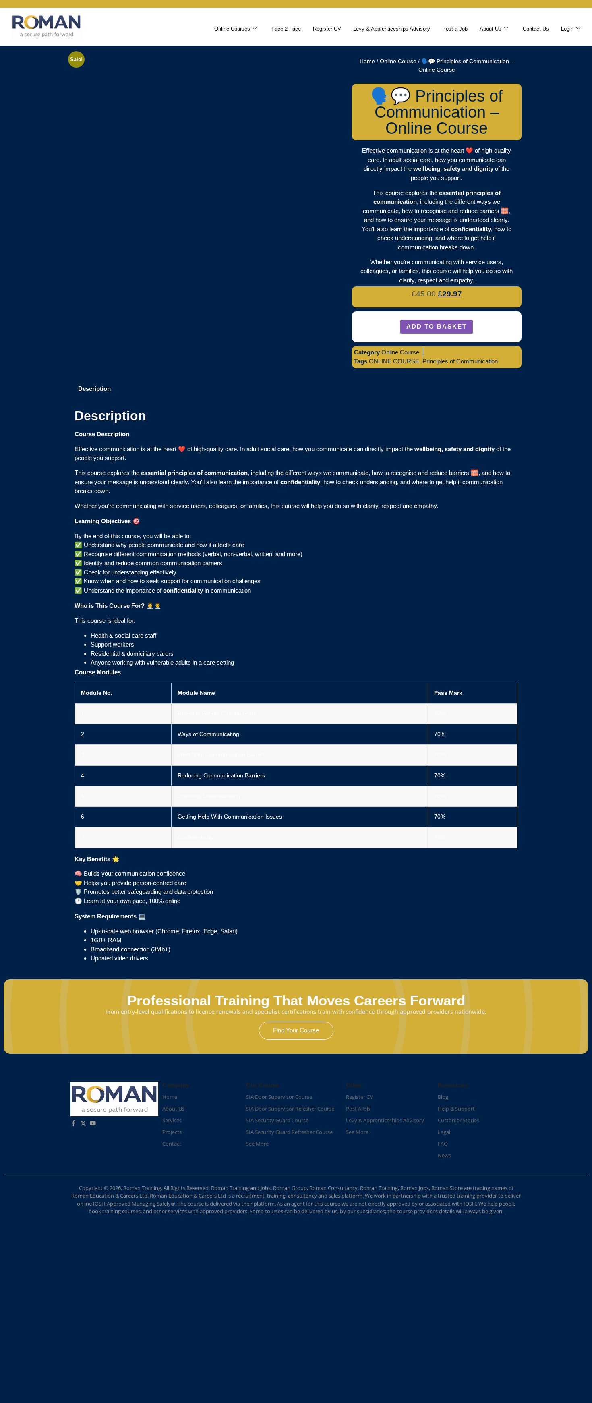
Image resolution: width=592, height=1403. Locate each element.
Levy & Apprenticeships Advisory (391, 29)
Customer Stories (458, 1120)
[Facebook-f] (73, 1123)
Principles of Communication (460, 361)
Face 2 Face (286, 29)
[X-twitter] (83, 1123)
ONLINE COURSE (394, 361)
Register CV (327, 29)
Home (367, 61)
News (444, 1155)
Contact (171, 1143)
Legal (444, 1132)
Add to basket (436, 326)
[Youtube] (93, 1123)
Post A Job (358, 1108)
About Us (490, 29)
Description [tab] (94, 388)
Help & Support (456, 1108)
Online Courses (232, 29)
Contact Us (536, 29)
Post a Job (455, 29)
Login (567, 29)
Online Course (398, 61)
